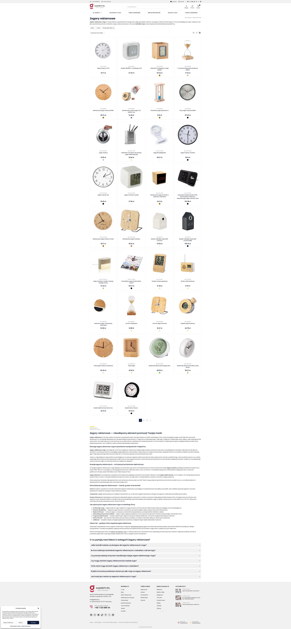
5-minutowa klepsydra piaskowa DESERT (188, 69)
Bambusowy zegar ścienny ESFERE (103, 110)
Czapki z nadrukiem (191, 13)
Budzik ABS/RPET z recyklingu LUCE (131, 68)
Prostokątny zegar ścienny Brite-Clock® (131, 282)
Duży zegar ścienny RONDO (188, 110)
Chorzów (159, 597)
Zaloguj (186, 7)
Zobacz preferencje (8, 622)
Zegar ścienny (103, 153)
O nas (122, 589)
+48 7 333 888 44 (96, 1)
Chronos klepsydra (131, 323)
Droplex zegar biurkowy (188, 323)
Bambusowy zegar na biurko (131, 239)
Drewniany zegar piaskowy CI (160, 110)
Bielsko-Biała (160, 592)
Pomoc (192, 7)
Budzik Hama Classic (131, 408)
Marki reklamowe (126, 595)
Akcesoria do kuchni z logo (138, 526)
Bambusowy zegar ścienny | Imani (103, 239)
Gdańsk (159, 606)
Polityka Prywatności (26, 626)
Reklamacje (144, 597)
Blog (122, 592)
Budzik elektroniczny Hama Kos (103, 408)
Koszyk (198, 6)
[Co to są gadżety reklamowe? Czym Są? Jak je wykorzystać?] (178, 598)
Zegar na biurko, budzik (131, 195)
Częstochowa (161, 600)
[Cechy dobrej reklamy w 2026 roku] (178, 604)
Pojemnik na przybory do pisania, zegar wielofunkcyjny (131, 153)
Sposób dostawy (126, 603)
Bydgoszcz (160, 595)
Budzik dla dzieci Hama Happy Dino (159, 366)
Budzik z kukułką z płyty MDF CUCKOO (159, 239)
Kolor (92, 28)
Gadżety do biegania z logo (118, 532)
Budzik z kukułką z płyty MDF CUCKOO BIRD (187, 239)
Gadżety (97, 13)
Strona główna (188, 17)
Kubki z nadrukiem (134, 13)
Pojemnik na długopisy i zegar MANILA (159, 69)
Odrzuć (21, 622)
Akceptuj (33, 622)
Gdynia (159, 608)
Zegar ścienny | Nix (103, 195)
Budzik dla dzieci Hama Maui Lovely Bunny (187, 366)
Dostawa (174, 1)
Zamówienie (144, 595)
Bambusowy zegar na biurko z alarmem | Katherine (159, 196)
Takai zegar (131, 366)
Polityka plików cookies (15, 626)
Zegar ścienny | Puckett (188, 153)
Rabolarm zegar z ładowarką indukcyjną (103, 324)
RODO (91, 622)
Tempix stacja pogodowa (159, 281)
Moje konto (144, 589)
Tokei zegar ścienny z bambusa (103, 366)
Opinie (123, 608)
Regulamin (98, 622)
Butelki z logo (172, 13)
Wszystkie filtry (108, 28)
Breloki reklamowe (154, 13)
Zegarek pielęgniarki (159, 153)
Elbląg (158, 603)
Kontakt (182, 1)
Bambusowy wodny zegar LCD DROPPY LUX (131, 111)
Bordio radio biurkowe (187, 281)
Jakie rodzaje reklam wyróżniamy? (190, 590)
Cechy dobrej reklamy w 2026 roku (190, 604)
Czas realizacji (125, 606)
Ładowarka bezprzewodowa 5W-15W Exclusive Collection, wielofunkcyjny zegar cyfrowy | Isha (188, 196)
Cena (98, 28)
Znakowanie (124, 600)
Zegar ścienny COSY (103, 68)
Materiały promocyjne (127, 597)
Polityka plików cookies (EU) (128, 622)
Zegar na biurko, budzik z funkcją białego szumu (103, 282)
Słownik (143, 600)
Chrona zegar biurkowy (159, 323)
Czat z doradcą (107, 1)
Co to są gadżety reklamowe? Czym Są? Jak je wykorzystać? (191, 598)
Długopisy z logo (115, 13)
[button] (38, 608)
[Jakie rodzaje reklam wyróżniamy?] (178, 591)
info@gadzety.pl (94, 599)
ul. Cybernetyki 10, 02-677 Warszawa (101, 601)
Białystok (159, 589)
